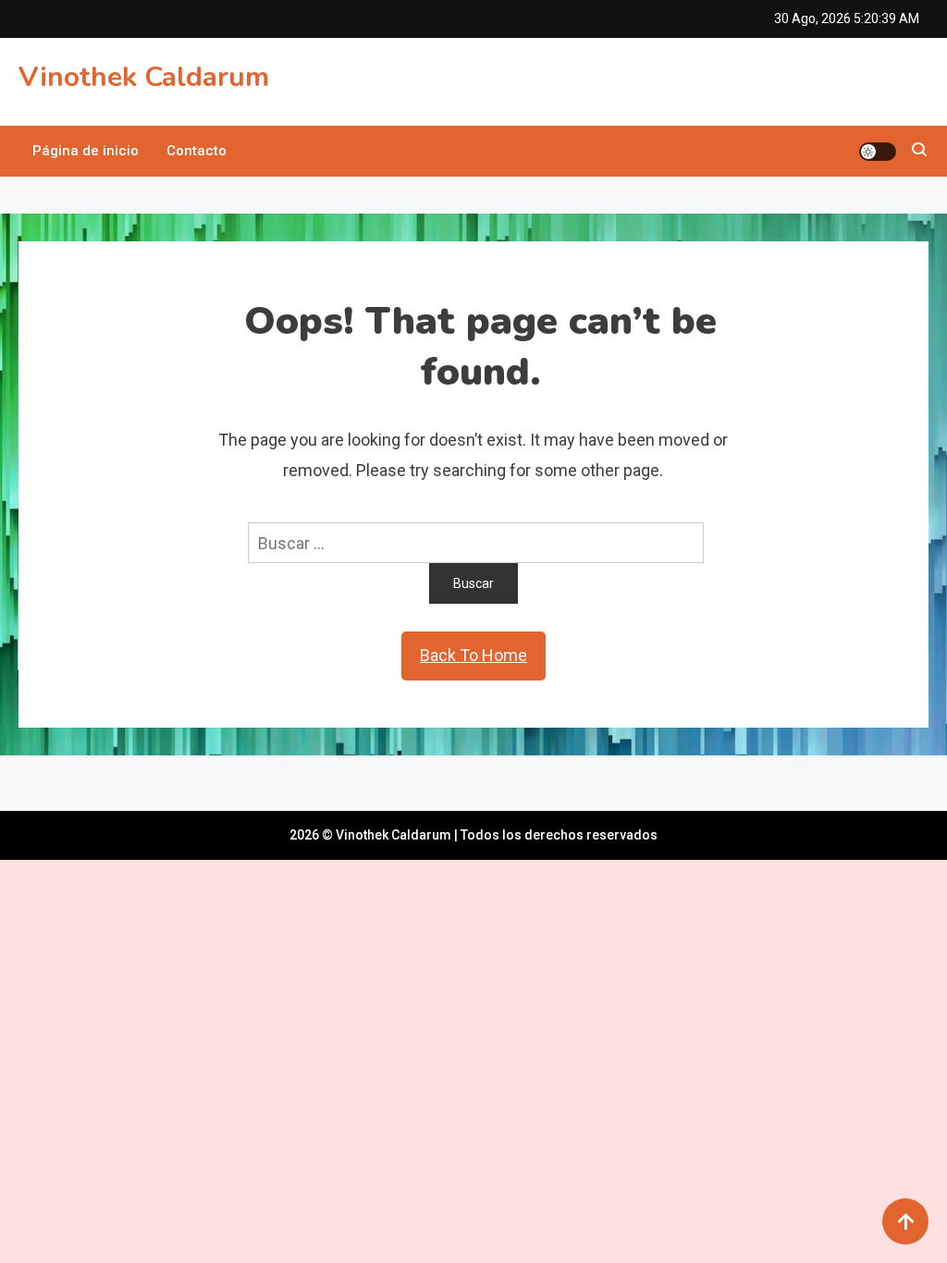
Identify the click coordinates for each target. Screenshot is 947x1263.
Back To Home (473, 655)
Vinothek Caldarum (143, 77)
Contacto (196, 150)
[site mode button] (877, 151)
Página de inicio (85, 150)
